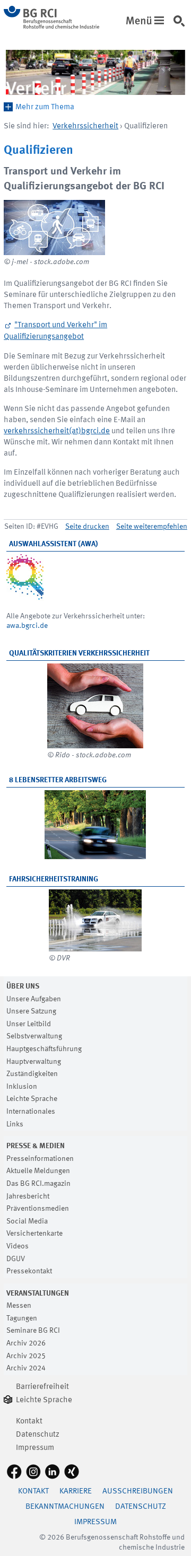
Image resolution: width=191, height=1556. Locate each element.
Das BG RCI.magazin (38, 1183)
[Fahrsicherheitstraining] (95, 920)
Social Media (27, 1221)
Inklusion (21, 1086)
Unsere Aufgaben (33, 999)
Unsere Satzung (31, 1011)
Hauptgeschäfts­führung (44, 1049)
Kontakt (29, 1422)
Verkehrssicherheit (85, 126)
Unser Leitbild (28, 1024)
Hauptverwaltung (33, 1061)
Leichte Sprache (31, 1099)
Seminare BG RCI (33, 1330)
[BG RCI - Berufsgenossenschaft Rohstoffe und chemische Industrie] (51, 27)
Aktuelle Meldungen (38, 1171)
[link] (181, 26)
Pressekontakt (29, 1271)
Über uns (22, 986)
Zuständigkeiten (32, 1074)
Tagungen (21, 1318)
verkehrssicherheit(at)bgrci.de (57, 431)
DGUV (15, 1259)
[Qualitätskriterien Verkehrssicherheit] (95, 705)
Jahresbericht (27, 1196)
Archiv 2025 (26, 1356)
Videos (17, 1246)
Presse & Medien (35, 1146)
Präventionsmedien (37, 1208)
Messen (18, 1305)
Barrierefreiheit (42, 1387)
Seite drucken (87, 526)
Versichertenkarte (34, 1233)
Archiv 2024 (26, 1368)
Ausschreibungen (137, 1492)
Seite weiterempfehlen (151, 526)
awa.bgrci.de (27, 626)
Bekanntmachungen (65, 1507)
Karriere (75, 1492)
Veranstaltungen (37, 1293)
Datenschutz (37, 1435)
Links (14, 1124)
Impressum (35, 1448)
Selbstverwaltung (34, 1036)
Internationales (30, 1111)
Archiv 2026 (26, 1343)
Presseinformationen (40, 1158)
